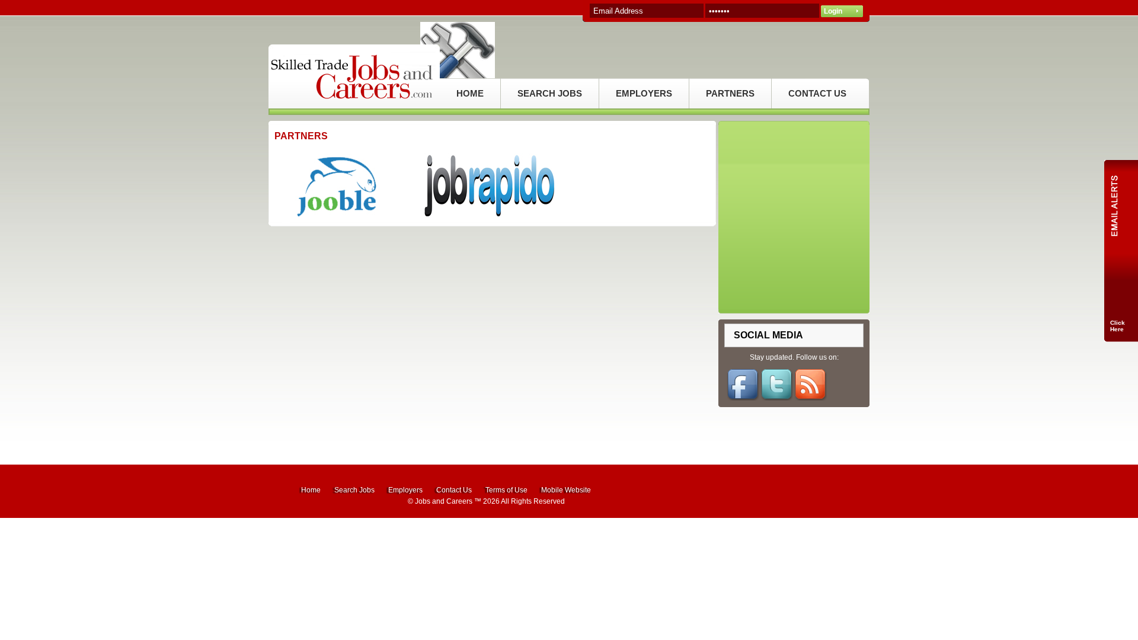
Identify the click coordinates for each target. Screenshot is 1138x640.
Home (311, 490)
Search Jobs (354, 490)
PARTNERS (730, 93)
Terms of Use (506, 490)
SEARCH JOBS (549, 93)
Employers (405, 490)
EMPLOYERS (644, 93)
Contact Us (454, 490)
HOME (470, 93)
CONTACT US (817, 93)
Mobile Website (566, 490)
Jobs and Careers (443, 501)
